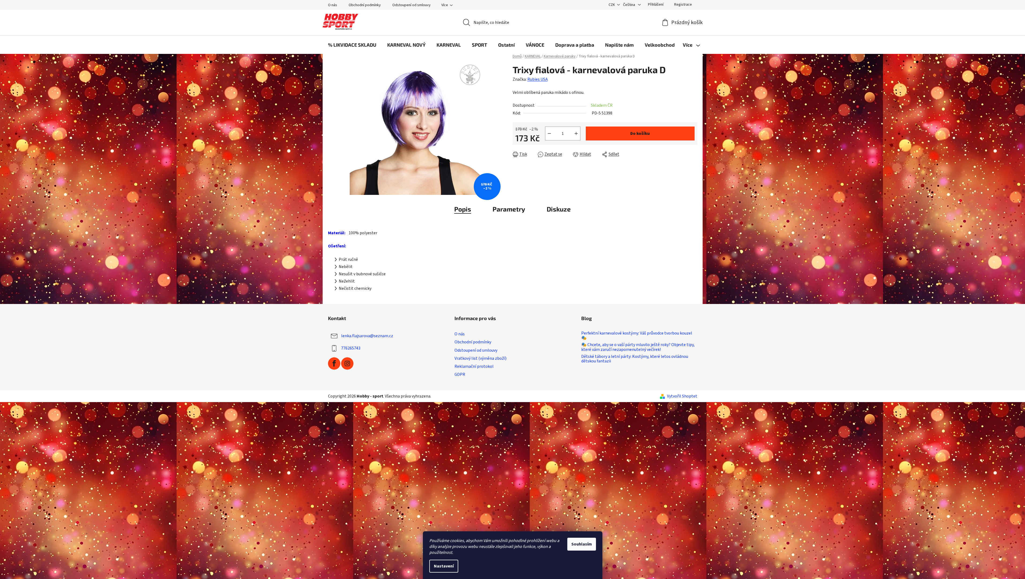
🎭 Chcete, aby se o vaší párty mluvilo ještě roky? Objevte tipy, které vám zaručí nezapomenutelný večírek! (638, 347)
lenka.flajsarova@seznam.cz (367, 336)
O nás (332, 5)
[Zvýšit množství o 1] (576, 133)
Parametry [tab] (509, 209)
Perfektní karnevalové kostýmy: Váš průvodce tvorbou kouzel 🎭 (636, 335)
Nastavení (444, 566)
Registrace (683, 4)
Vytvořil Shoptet (682, 396)
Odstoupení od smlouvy (411, 5)
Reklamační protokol (474, 366)
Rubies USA (537, 79)
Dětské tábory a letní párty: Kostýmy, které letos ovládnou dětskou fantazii (634, 359)
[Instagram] (347, 363)
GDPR (459, 374)
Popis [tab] (462, 209)
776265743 (350, 348)
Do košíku (640, 133)
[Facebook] (334, 363)
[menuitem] (352, 45)
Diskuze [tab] (559, 209)
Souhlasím (581, 544)
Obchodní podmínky (365, 5)
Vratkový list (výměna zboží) (480, 358)
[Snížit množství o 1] (549, 133)
